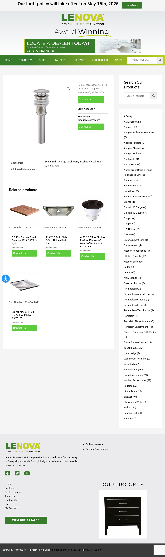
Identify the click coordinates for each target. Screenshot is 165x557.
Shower (80, 60)
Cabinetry (25, 60)
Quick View (24, 231)
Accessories (100, 60)
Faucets (60, 60)
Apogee (119, 60)
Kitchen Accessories (97, 449)
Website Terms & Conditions (66, 550)
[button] (68, 88)
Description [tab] (17, 162)
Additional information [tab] (23, 169)
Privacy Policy (93, 550)
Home (8, 60)
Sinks (42, 60)
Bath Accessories (95, 444)
